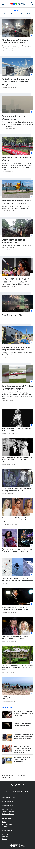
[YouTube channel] (19, 785)
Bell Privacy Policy (7, 809)
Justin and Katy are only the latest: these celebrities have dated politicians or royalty (17, 460)
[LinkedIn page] (23, 785)
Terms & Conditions (8, 811)
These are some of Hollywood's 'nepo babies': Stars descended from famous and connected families (16, 520)
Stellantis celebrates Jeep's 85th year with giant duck (16, 202)
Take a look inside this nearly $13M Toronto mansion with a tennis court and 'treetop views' (17, 668)
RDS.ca (4, 839)
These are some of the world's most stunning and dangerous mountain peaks (17, 579)
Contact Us (12, 775)
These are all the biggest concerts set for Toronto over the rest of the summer (17, 550)
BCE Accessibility (7, 801)
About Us (5, 775)
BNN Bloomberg (7, 824)
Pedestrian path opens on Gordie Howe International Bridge (15, 82)
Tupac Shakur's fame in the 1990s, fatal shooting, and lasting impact (16, 490)
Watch (4, 13)
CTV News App (7, 778)
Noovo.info (5, 834)
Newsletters (21, 775)
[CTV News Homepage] (17, 4)
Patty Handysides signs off (15, 279)
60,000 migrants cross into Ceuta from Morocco (16, 698)
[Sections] (3, 4)
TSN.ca (4, 826)
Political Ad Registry (8, 814)
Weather (27, 13)
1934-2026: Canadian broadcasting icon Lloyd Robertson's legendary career (16, 608)
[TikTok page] (16, 785)
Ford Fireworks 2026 (12, 315)
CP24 (4, 822)
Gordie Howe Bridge (15, 13)
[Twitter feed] (12, 785)
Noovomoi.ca (6, 836)
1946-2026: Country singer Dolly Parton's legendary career (16, 429)
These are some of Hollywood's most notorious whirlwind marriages (15, 637)
